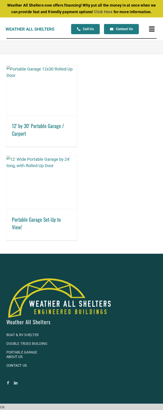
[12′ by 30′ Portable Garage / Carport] (42, 90)
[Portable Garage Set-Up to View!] (42, 182)
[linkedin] (15, 383)
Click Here (103, 12)
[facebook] (8, 383)
